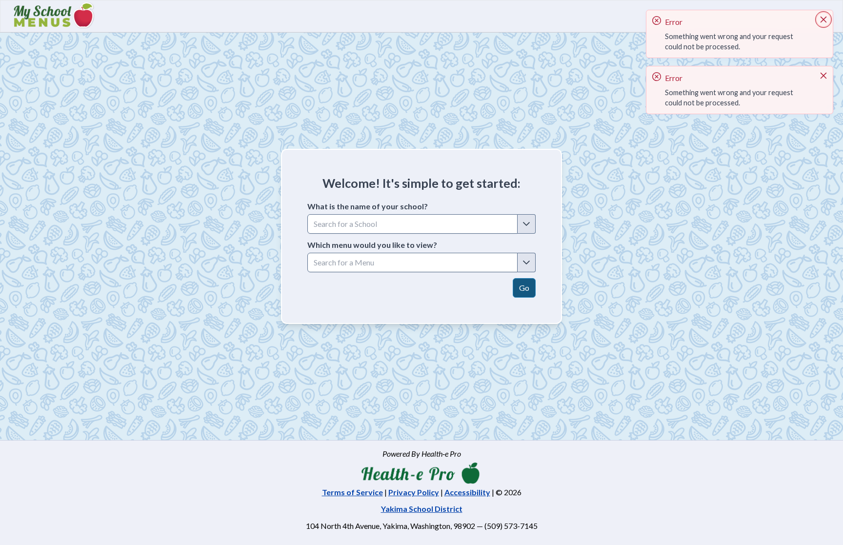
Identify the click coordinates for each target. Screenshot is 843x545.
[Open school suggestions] (527, 224)
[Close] (823, 19)
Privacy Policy (413, 492)
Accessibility (467, 492)
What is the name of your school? (367, 206)
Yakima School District (421, 508)
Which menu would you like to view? (372, 244)
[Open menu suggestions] (527, 262)
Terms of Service (352, 492)
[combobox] (412, 224)
